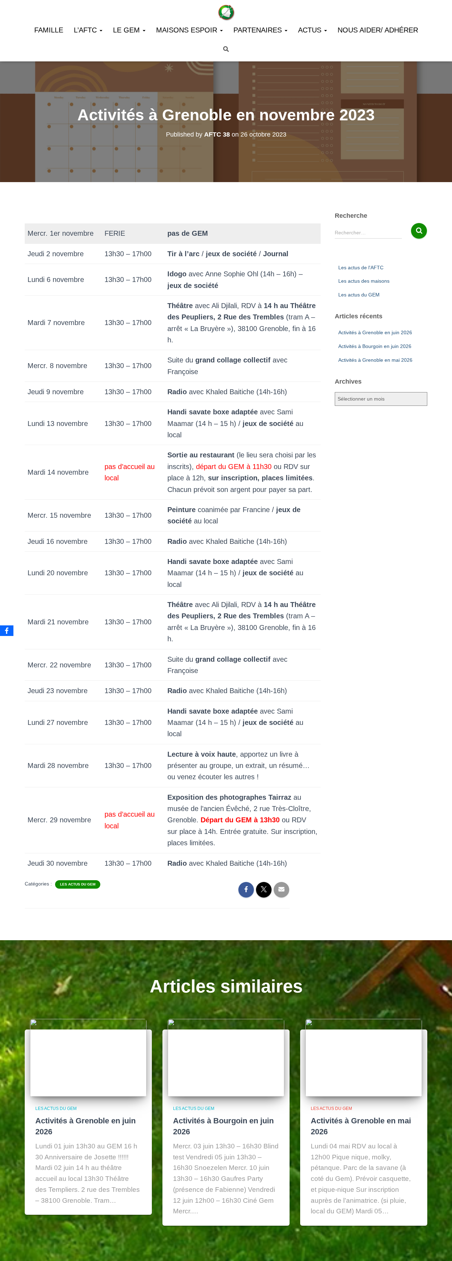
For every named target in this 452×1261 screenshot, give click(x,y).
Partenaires (258, 30)
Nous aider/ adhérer (378, 30)
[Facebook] (6, 630)
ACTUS (310, 30)
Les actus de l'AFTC (360, 267)
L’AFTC (86, 30)
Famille (48, 30)
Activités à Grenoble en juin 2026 (375, 332)
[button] (100, 30)
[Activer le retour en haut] (438, 1247)
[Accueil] (226, 12)
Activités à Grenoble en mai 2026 (375, 360)
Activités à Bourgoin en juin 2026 (374, 346)
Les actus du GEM (77, 884)
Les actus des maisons (363, 281)
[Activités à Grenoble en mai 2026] (363, 1057)
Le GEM (127, 30)
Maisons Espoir (187, 30)
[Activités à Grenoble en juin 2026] (88, 1057)
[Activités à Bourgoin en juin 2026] (226, 1057)
